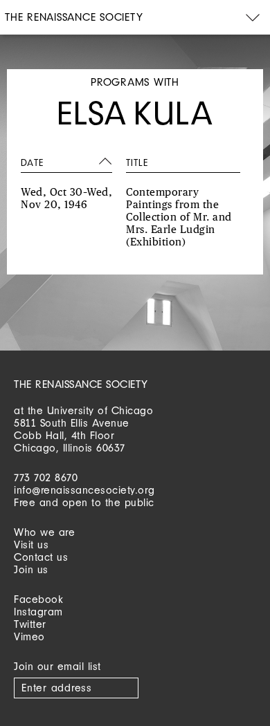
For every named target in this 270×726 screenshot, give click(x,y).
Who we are (44, 532)
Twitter (30, 624)
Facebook (38, 599)
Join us (31, 569)
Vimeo (29, 636)
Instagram (38, 611)
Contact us (41, 557)
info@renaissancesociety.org (84, 489)
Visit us (31, 544)
